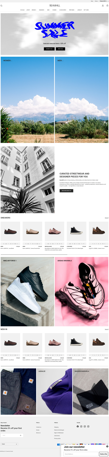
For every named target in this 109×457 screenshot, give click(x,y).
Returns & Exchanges (59, 430)
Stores (96, 1)
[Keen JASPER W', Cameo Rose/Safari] (32, 231)
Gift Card (86, 10)
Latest (28, 10)
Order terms (57, 435)
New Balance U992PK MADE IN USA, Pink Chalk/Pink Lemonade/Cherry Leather (54, 249)
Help (92, 1)
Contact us (38, 427)
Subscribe (103, 454)
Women (54, 10)
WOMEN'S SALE (49, 48)
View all (106, 217)
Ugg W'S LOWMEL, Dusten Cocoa (96, 248)
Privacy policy (57, 438)
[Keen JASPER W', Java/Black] (10, 231)
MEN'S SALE (60, 48)
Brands (34, 10)
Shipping (56, 427)
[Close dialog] (107, 446)
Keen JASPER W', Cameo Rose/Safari (31, 248)
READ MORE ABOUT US (66, 190)
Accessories (62, 10)
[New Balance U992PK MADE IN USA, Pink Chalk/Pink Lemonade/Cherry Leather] (54, 231)
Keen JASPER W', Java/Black (7, 248)
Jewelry (79, 10)
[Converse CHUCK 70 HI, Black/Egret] (76, 231)
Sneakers (41, 10)
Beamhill (4, 451)
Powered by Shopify (9, 451)
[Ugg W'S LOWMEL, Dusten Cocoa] (98, 231)
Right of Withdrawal (58, 432)
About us (38, 432)
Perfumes (71, 10)
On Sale (22, 10)
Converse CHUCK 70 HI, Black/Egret (75, 248)
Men (48, 10)
